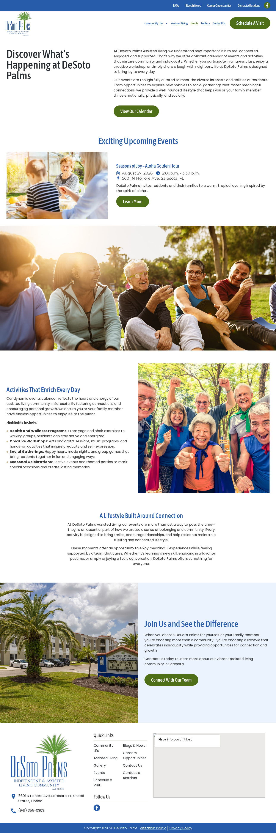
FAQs (176, 5)
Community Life (153, 23)
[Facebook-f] (267, 5)
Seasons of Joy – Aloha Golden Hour (147, 166)
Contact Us (219, 23)
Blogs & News (193, 5)
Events (194, 23)
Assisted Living (179, 23)
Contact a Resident (249, 5)
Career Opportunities (219, 5)
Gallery (205, 23)
